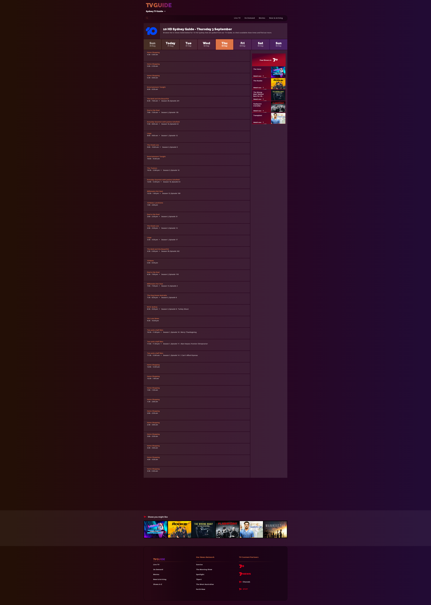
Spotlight (200, 574)
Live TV (237, 18)
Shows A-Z (157, 584)
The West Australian (205, 584)
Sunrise (199, 564)
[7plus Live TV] (245, 582)
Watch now (257, 76)
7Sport (199, 579)
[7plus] (241, 567)
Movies (262, 18)
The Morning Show (204, 569)
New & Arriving (276, 18)
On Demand (249, 18)
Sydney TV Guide (154, 11)
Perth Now (200, 589)
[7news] (245, 574)
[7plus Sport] (243, 589)
